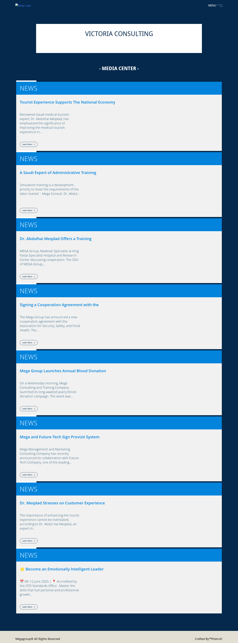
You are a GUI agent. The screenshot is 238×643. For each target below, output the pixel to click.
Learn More (27, 144)
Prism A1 (217, 639)
